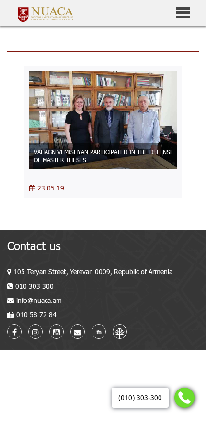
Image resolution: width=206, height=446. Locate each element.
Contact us (34, 246)
